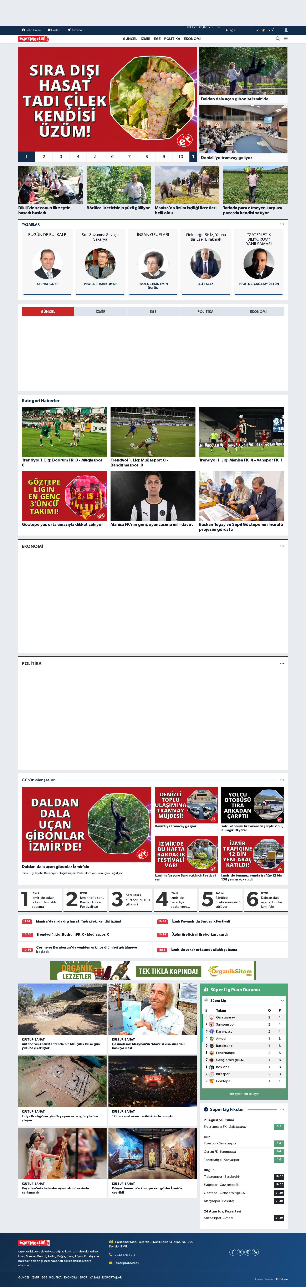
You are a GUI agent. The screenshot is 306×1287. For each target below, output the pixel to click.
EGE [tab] (153, 311)
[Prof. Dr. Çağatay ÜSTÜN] (259, 263)
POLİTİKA (172, 39)
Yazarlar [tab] (31, 224)
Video (56, 30)
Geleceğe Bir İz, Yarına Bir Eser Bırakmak (206, 237)
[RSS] (255, 1252)
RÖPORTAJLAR (112, 1277)
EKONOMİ (192, 39)
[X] (240, 1252)
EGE (157, 39)
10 (181, 157)
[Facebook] (232, 1252)
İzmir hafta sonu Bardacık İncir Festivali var (92, 902)
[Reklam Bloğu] (153, 970)
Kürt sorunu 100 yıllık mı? (138, 902)
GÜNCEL (130, 39)
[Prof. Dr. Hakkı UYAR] (100, 263)
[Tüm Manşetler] (282, 780)
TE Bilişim (282, 1279)
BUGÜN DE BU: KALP (47, 235)
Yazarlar (77, 30)
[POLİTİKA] (282, 663)
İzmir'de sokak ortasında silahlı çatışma (44, 902)
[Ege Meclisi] (34, 38)
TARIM (220, 893)
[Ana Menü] (286, 39)
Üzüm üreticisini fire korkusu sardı (200, 934)
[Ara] (278, 39)
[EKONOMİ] (282, 546)
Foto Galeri (33, 30)
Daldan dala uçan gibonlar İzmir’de (271, 902)
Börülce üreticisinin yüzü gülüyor (228, 902)
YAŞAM (95, 1277)
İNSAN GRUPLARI (153, 235)
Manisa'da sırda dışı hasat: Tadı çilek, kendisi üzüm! (78, 921)
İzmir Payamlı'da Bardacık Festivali (201, 921)
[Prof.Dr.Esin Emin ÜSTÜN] (153, 263)
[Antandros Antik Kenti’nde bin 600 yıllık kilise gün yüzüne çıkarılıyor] (62, 1009)
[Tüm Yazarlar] (282, 224)
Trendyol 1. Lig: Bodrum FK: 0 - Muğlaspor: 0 (72, 934)
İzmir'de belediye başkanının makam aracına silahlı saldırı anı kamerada (182, 902)
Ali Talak (206, 284)
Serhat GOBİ (47, 284)
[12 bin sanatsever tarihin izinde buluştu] (152, 1081)
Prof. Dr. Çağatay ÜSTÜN (259, 284)
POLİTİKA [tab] (206, 311)
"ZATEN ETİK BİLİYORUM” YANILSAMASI (259, 239)
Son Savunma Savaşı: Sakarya (100, 237)
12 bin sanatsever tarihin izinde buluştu (142, 1116)
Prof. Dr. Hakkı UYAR (100, 284)
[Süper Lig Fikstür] (282, 1109)
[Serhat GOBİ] (47, 263)
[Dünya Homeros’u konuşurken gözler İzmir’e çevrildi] (152, 1154)
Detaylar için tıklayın (244, 1094)
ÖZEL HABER (133, 895)
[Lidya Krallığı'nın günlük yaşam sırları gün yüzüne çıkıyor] (62, 1081)
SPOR (83, 1277)
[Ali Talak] (205, 263)
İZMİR (145, 39)
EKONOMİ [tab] (258, 311)
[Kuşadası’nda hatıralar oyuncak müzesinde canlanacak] (62, 1154)
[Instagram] (247, 1252)
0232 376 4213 (125, 1254)
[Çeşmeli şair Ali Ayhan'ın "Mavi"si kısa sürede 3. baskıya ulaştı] (152, 1009)
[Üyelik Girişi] (284, 30)
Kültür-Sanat (33, 1039)
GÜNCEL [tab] (48, 311)
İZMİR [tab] (100, 311)
